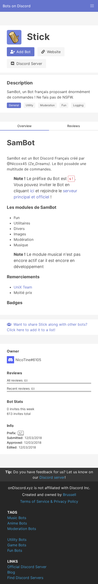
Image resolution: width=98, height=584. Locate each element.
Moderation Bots (21, 528)
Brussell (69, 494)
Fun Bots (14, 550)
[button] (92, 6)
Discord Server (29, 63)
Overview (24, 126)
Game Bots (16, 545)
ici (32, 190)
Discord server (52, 477)
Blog (11, 572)
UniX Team (23, 287)
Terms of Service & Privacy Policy (49, 501)
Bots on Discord (17, 6)
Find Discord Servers (25, 577)
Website (54, 51)
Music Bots (16, 517)
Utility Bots (16, 539)
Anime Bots (17, 523)
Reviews (73, 126)
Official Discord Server (26, 566)
